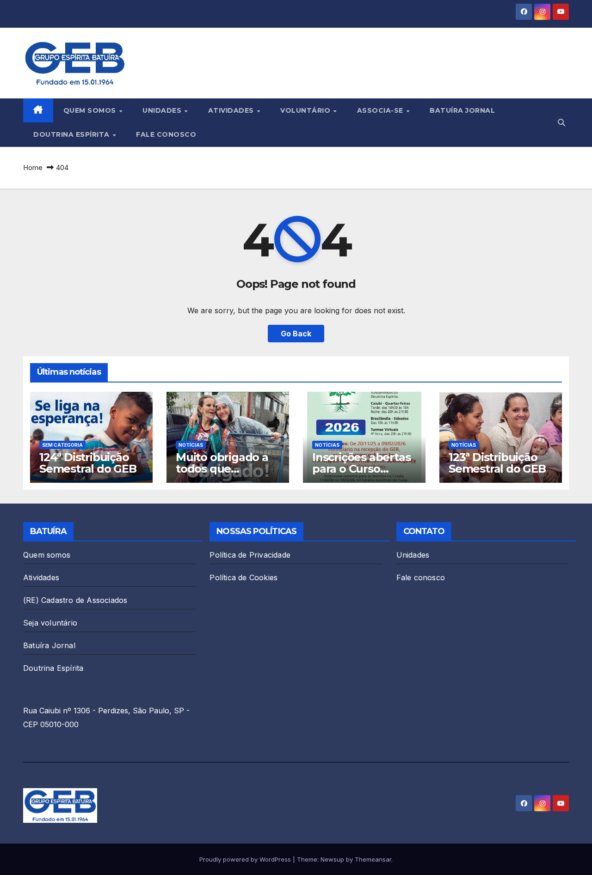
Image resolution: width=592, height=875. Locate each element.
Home (33, 167)
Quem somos (90, 110)
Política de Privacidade (250, 554)
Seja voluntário (50, 622)
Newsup (332, 859)
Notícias (191, 445)
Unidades (163, 110)
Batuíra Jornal (462, 110)
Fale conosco (166, 134)
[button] (561, 122)
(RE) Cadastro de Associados (75, 600)
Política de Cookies (244, 577)
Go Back (296, 333)
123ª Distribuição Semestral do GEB (497, 462)
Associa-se (381, 110)
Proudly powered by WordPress (246, 859)
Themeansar (373, 859)
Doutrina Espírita (72, 134)
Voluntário (306, 110)
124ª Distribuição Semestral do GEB (87, 462)
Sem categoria (62, 445)
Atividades (232, 110)
